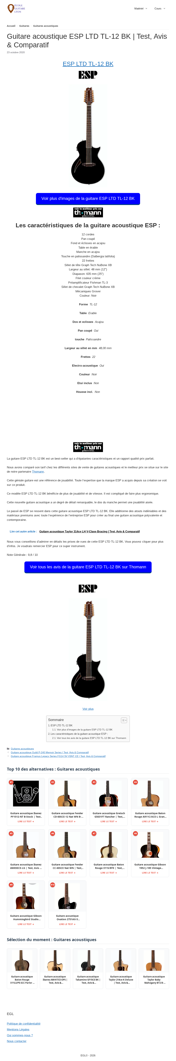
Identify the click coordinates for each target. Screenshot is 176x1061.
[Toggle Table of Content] (122, 720)
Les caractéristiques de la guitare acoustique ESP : (79, 733)
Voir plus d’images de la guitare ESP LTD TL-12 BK (88, 198)
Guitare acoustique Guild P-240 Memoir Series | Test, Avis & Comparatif (50, 752)
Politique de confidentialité (23, 1023)
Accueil (11, 25)
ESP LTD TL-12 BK (88, 63)
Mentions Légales (18, 1029)
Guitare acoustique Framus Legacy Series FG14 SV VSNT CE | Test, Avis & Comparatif (58, 756)
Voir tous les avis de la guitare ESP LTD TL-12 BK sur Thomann (88, 567)
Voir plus (88, 709)
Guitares (24, 25)
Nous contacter (16, 1041)
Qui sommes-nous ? (20, 1035)
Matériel (138, 8)
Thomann (38, 471)
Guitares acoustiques (45, 25)
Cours (158, 8)
